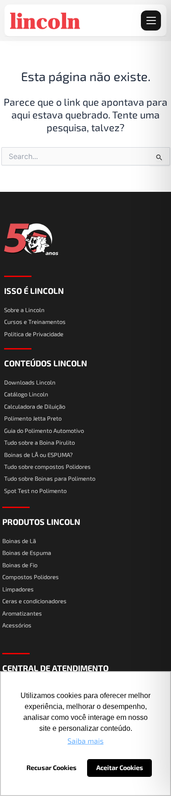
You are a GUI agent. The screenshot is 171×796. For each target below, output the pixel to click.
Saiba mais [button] (85, 740)
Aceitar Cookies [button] (119, 767)
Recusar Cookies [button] (51, 767)
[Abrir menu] (151, 20)
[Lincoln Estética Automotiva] (45, 20)
